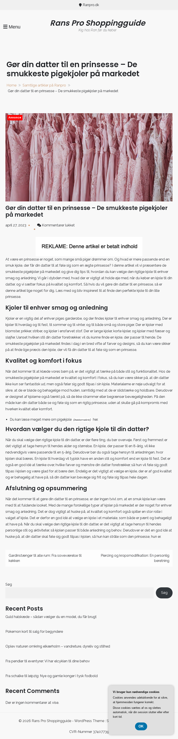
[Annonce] (89, 157)
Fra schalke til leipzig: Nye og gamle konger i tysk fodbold (51, 676)
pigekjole (64, 419)
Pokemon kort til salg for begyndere (34, 631)
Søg (8, 584)
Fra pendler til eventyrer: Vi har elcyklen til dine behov (47, 661)
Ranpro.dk (91, 5)
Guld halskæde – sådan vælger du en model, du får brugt (51, 617)
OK (141, 726)
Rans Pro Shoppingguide (97, 23)
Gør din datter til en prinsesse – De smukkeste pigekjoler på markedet (86, 211)
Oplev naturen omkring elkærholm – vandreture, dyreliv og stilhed (57, 646)
